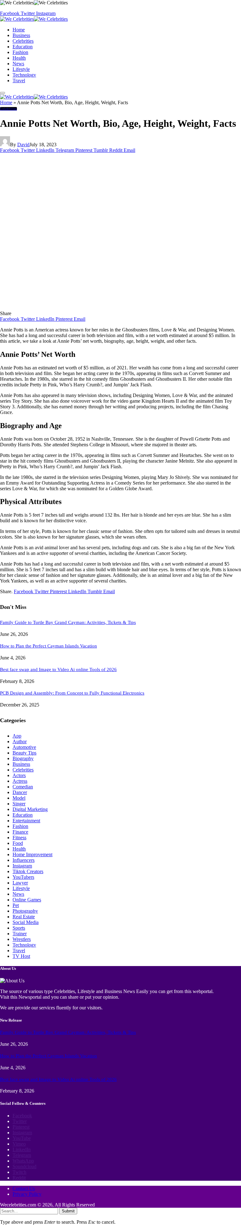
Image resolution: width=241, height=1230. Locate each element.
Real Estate (24, 916)
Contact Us (24, 1188)
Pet (16, 905)
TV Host (21, 956)
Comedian (23, 786)
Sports (19, 928)
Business (21, 35)
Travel (19, 80)
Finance (20, 832)
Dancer (20, 792)
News (18, 63)
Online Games (27, 899)
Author (20, 741)
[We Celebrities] (34, 19)
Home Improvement (32, 854)
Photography (25, 911)
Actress (20, 781)
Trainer (20, 933)
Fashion (20, 52)
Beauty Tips (24, 752)
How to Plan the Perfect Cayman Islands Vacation (48, 645)
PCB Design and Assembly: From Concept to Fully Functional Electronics (72, 693)
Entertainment (26, 820)
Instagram (22, 865)
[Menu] (2, 93)
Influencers (24, 860)
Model (19, 798)
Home (19, 29)
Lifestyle (21, 69)
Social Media (26, 922)
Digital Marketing (30, 809)
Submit (68, 1211)
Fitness (19, 837)
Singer (19, 803)
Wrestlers (22, 939)
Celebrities (23, 41)
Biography (23, 758)
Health (19, 58)
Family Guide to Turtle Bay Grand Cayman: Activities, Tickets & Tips (68, 622)
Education (23, 46)
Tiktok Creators (28, 871)
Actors (19, 775)
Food (18, 843)
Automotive (24, 747)
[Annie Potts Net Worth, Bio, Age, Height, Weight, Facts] (119, 307)
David (23, 144)
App (17, 736)
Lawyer (20, 882)
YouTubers (23, 877)
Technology (24, 75)
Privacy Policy (27, 1194)
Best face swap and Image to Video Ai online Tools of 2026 (58, 669)
